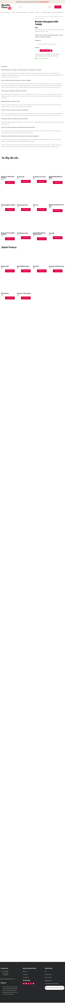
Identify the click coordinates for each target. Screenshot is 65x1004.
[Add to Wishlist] (51, 51)
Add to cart (45, 50)
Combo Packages (39, 55)
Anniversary (43, 54)
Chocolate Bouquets (54, 16)
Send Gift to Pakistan (44, 16)
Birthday (48, 54)
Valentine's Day (54, 55)
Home (36, 16)
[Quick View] (4, 182)
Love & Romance (47, 55)
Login (57, 7)
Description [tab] (4, 66)
